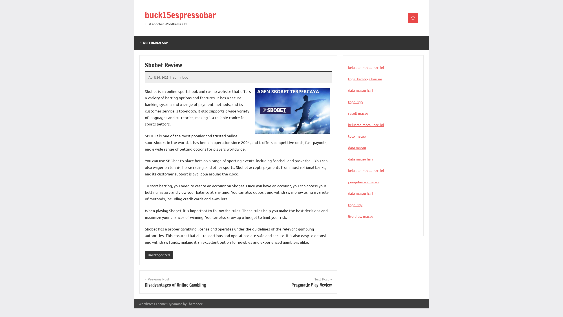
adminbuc (180, 77)
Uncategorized (159, 255)
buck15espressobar (180, 15)
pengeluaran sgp (153, 43)
